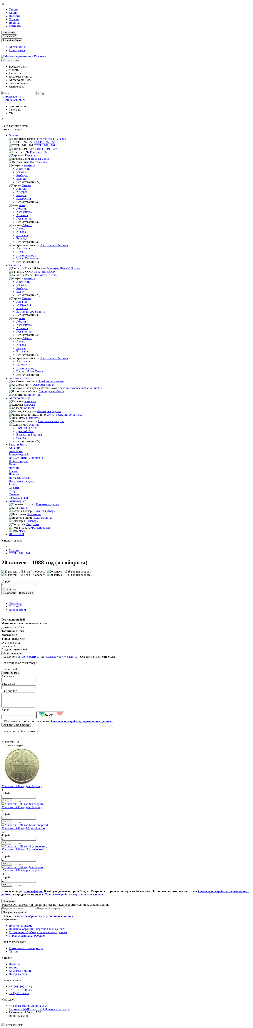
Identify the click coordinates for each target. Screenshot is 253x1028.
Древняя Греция (26, 427)
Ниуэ (19, 251)
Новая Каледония (27, 258)
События (14, 487)
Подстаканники (43, 517)
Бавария (21, 195)
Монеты (14, 135)
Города (13, 464)
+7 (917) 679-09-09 (13, 100)
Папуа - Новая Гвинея (30, 371)
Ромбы (13, 484)
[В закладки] (18, 801)
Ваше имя (7, 676)
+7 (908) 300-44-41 (13, 96)
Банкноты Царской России (63, 268)
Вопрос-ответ (17, 609)
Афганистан (24, 218)
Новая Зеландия (26, 255)
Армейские (16, 451)
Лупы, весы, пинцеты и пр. (64, 414)
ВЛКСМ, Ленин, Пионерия (26, 457)
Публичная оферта (20, 925)
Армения (22, 215)
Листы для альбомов (51, 391)
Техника (14, 494)
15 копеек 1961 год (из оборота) (21, 870)
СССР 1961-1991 (44, 145)
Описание (15, 603)
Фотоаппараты (40, 527)
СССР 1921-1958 (44, 142)
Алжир (20, 228)
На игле (14, 474)
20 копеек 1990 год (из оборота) (21, 807)
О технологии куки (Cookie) (27, 935)
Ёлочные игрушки (47, 504)
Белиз (20, 291)
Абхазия (21, 208)
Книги (25, 507)
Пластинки (34, 514)
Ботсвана (22, 235)
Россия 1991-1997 (46, 148)
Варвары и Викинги (29, 434)
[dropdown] (2, 4)
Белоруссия (23, 198)
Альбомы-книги (43, 384)
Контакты (15, 26)
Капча (5, 709)
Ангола (21, 231)
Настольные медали (21, 481)
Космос (13, 471)
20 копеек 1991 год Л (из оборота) (22, 849)
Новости (14, 16)
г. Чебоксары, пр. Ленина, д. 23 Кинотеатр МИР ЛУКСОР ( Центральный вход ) (39, 1007)
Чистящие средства (49, 411)
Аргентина (23, 168)
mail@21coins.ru (19, 993)
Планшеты (33, 417)
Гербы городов (18, 461)
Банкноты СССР (44, 271)
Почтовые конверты (51, 421)
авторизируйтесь (28, 656)
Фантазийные (38, 162)
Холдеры (29, 408)
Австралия (23, 248)
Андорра (21, 191)
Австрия (21, 188)
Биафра (21, 348)
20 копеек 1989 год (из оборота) (21, 786)
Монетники (34, 394)
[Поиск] (43, 94)
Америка (29, 165)
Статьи (13, 9)
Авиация (14, 447)
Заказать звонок (19, 106)
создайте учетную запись (61, 656)
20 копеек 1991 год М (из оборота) (23, 828)
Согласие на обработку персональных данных (38, 932)
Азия (22, 205)
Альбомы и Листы (20, 970)
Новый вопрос (11, 672)
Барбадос (22, 175)
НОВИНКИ (16, 534)
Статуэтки (32, 524)
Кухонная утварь (44, 511)
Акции (13, 12)
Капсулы (29, 404)
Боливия (21, 178)
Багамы (21, 172)
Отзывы (14, 19)
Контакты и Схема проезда (26, 948)
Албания (21, 301)
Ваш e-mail (8, 683)
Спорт (13, 491)
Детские (14, 467)
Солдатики (33, 424)
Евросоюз (31, 155)
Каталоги (30, 401)
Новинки (15, 22)
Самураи (21, 437)
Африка (27, 225)
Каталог (6, 957)
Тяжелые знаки (18, 497)
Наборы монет (40, 158)
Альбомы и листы (20, 378)
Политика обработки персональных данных (37, 929)
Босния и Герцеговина (30, 311)
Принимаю (9, 901)
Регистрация (17, 50)
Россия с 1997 (38, 152)
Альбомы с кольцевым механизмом (79, 388)
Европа (26, 185)
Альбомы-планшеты (51, 381)
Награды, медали (20, 477)
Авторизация (17, 46)
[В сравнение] (21, 801)
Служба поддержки (13, 941)
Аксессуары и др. (20, 398)
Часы (22, 530)
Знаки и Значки (19, 444)
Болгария (22, 308)
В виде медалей (19, 454)
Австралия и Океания (54, 245)
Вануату (21, 364)
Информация (9, 919)
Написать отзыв (12, 653)
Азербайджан (24, 211)
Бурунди (21, 238)
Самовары (32, 520)
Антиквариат (17, 501)
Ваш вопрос (9, 690)
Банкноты (15, 265)
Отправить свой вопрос (16, 724)
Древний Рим (25, 431)
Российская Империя (52, 138)
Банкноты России (46, 275)
